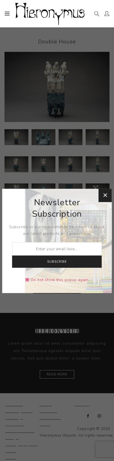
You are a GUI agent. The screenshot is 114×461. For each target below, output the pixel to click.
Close (105, 195)
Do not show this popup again (60, 279)
